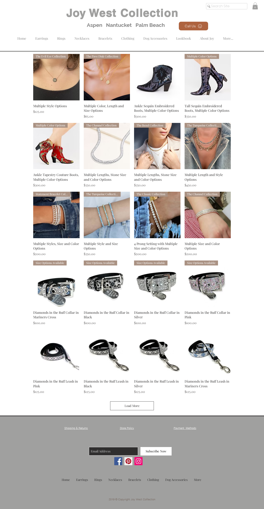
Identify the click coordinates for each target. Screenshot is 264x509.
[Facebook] (118, 461)
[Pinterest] (128, 461)
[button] (128, 36)
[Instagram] (138, 461)
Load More (132, 406)
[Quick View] (157, 77)
